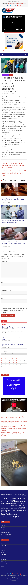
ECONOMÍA (3, 559)
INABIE (14, 504)
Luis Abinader (21, 505)
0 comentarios (22, 93)
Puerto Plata (5, 512)
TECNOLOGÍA (4, 564)
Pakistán (2, 510)
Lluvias (15, 505)
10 (1, 360)
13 (13, 360)
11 (5, 360)
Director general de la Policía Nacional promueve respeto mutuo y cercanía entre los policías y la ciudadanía (12, 434)
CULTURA (3, 557)
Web (2, 298)
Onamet (21, 507)
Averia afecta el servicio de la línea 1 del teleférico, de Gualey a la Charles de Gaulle (14, 173)
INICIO (2, 543)
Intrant (18, 504)
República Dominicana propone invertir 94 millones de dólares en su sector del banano (13, 165)
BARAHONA (19, 496)
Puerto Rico (11, 512)
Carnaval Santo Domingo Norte (13, 327)
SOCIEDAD (3, 561)
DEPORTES (3, 554)
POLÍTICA (3, 550)
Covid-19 (6, 501)
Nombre (3, 282)
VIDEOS (4, 324)
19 (9, 362)
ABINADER (3, 494)
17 (1, 362)
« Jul (13, 370)
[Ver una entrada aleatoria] (25, 54)
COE (10, 498)
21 (16, 362)
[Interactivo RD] (2, 54)
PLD (6, 510)
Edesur (21, 501)
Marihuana (4, 508)
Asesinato (14, 496)
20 (13, 362)
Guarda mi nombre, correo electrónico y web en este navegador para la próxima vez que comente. (14, 310)
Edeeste (18, 501)
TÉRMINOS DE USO (5, 532)
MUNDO (3, 552)
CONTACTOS (4, 525)
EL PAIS (11, 75)
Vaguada (16, 516)
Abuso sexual (8, 494)
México (15, 508)
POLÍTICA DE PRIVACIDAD (7, 534)
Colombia (14, 498)
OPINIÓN (3, 548)
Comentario (4, 261)
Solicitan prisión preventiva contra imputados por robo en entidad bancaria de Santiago (14, 243)
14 (16, 360)
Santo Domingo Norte (5, 516)
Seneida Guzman (13, 93)
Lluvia (11, 505)
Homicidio (8, 504)
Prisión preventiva (11, 510)
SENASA (11, 516)
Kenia (24, 504)
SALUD (15, 512)
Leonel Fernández (4, 505)
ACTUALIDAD (5, 75)
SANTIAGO (15, 514)
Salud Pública (6, 514)
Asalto (10, 496)
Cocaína (4, 498)
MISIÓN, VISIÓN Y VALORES (7, 530)
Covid (2, 501)
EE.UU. (25, 501)
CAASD (24, 496)
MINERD (11, 508)
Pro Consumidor (21, 510)
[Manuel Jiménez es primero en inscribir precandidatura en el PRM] (14, 206)
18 (5, 362)
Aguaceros (16, 494)
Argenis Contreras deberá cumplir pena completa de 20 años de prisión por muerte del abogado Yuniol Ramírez (13, 417)
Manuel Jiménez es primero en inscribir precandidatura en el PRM (13, 221)
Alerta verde (4, 496)
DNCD (13, 501)
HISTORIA (3, 527)
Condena (21, 498)
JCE (22, 504)
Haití (2, 504)
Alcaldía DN (22, 494)
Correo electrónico (6, 290)
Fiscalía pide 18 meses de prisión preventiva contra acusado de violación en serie (13, 199)
